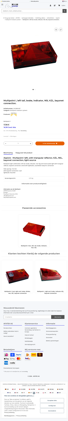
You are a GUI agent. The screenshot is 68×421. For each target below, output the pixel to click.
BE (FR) (61, 389)
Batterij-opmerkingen (52, 341)
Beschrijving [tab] (8, 153)
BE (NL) (52, 389)
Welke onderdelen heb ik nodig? (11, 332)
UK (52, 392)
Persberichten (8, 328)
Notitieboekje (29, 341)
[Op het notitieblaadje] (61, 30)
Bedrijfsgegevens (9, 415)
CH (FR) (33, 389)
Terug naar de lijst (9, 18)
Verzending (23, 130)
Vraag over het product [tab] (23, 153)
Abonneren (57, 317)
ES (31, 392)
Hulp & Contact (29, 335)
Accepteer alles (52, 400)
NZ (60, 392)
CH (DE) (23, 389)
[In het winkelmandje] (5, 25)
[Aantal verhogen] (30, 143)
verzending (25, 371)
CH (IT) (42, 389)
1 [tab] (33, 89)
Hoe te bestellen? (9, 336)
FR (17, 392)
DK (38, 392)
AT (15, 389)
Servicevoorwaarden (52, 331)
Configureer (52, 405)
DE (8, 389)
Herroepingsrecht (30, 344)
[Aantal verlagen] (6, 143)
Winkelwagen (29, 338)
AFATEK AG (36, 376)
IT (24, 392)
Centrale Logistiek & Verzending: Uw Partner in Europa (32, 330)
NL (10, 392)
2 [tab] (34, 89)
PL (45, 392)
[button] (50, 5)
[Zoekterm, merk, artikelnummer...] (65, 11)
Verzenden (49, 337)
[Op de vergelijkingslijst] (56, 30)
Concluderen (52, 411)
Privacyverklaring (9, 412)
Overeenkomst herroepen (11, 368)
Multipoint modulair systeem (18, 110)
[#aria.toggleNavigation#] (2, 4)
